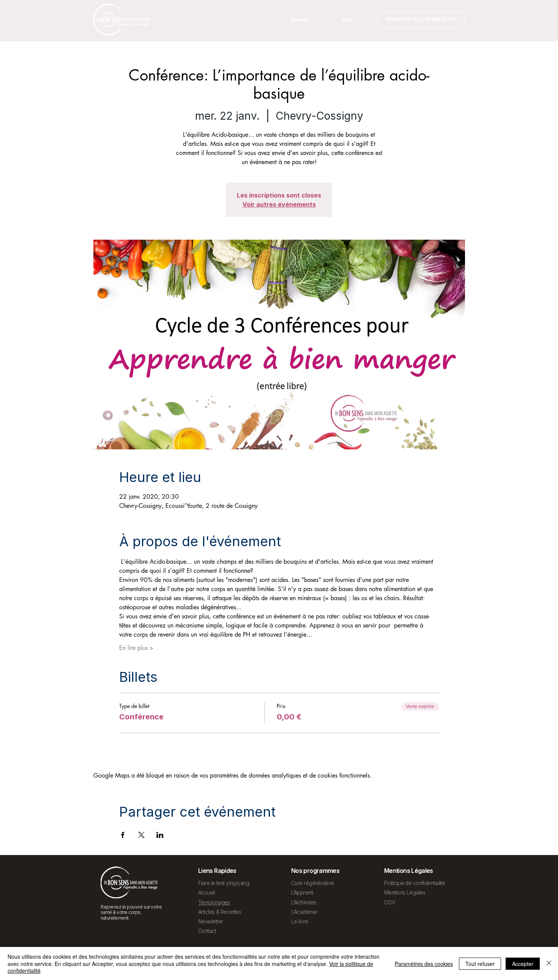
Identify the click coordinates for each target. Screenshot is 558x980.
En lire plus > (136, 648)
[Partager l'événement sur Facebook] (122, 835)
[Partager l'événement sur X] (141, 835)
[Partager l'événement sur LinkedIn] (160, 835)
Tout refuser (480, 963)
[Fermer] (548, 963)
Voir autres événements (279, 204)
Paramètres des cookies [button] (424, 963)
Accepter (522, 963)
